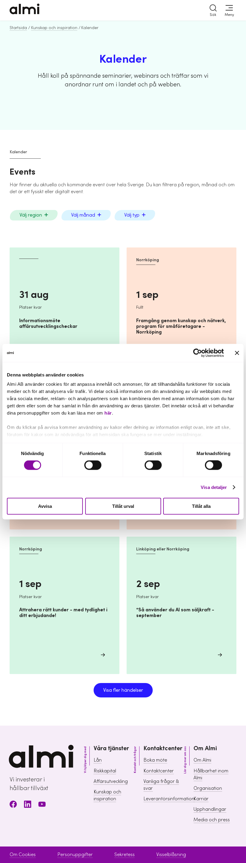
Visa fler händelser (123, 690)
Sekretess (124, 854)
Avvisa (45, 505)
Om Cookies (23, 854)
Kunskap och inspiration (54, 27)
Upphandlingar (210, 809)
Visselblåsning (171, 854)
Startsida (18, 27)
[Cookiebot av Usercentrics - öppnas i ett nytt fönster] (197, 352)
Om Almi (202, 760)
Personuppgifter (75, 854)
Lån (98, 760)
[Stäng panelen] (237, 353)
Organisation (208, 788)
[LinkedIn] (27, 805)
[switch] (92, 465)
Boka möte (155, 760)
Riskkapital (105, 771)
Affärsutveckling (111, 781)
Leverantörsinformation (168, 799)
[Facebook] (13, 805)
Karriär (201, 799)
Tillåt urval (123, 505)
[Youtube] (42, 805)
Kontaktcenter (158, 771)
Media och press (212, 820)
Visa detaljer (214, 487)
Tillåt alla (201, 505)
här (108, 412)
